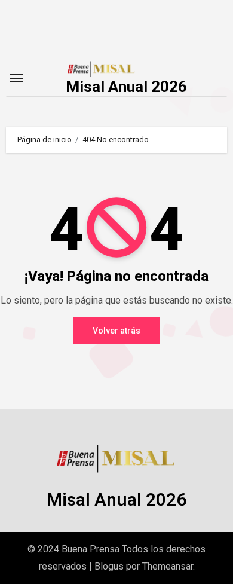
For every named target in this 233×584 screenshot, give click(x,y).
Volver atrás (116, 330)
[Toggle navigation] (16, 78)
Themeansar (167, 566)
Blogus (109, 566)
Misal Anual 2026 (126, 87)
